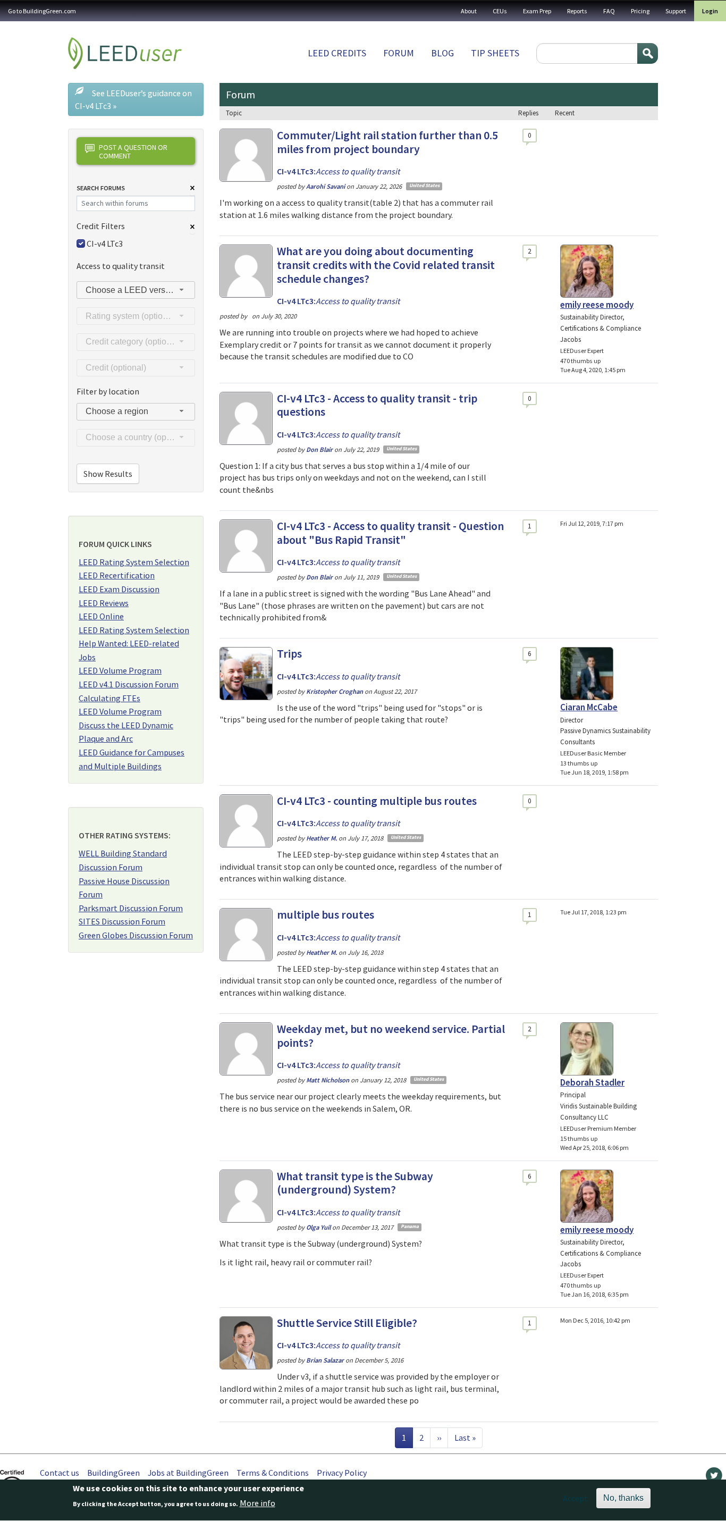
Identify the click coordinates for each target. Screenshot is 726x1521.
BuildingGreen (113, 1472)
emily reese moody (597, 304)
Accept (575, 1498)
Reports (577, 11)
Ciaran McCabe (589, 707)
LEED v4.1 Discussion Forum (129, 684)
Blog (442, 53)
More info (257, 1503)
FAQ (609, 11)
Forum (398, 53)
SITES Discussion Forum (122, 921)
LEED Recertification (117, 575)
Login (710, 11)
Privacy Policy (342, 1472)
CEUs (500, 11)
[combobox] (136, 290)
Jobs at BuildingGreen (188, 1472)
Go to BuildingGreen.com (42, 11)
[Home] (125, 53)
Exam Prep (537, 11)
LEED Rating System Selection (134, 562)
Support (675, 11)
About (469, 11)
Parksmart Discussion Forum (131, 908)
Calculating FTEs (109, 698)
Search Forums (101, 188)
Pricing (640, 11)
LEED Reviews (104, 603)
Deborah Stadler (592, 1082)
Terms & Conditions (273, 1472)
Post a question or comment (133, 151)
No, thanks (623, 1497)
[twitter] (714, 1478)
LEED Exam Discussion (119, 589)
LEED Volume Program (120, 670)
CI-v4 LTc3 (105, 243)
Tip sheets (495, 53)
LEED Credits (337, 53)
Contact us (59, 1472)
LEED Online (101, 616)
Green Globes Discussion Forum (136, 935)
